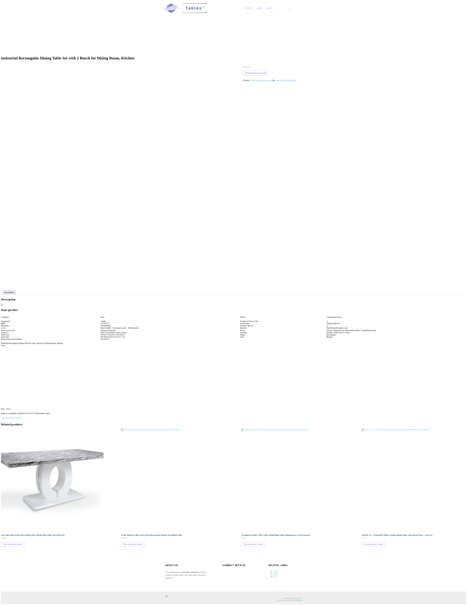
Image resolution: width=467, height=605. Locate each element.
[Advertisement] (233, 36)
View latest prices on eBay (11, 418)
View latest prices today (256, 73)
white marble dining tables (286, 80)
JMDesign (298, 600)
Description (9, 292)
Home (248, 8)
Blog (270, 8)
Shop (259, 8)
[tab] (9, 292)
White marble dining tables (261, 80)
